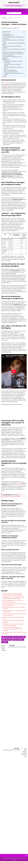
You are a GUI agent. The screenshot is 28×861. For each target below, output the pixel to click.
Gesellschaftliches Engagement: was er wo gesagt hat (12, 57)
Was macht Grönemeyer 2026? (11, 71)
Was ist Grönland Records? (10, 70)
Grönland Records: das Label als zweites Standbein (12, 46)
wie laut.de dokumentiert (20, 484)
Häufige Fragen (6, 59)
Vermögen (6, 83)
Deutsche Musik (8, 637)
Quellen (4, 76)
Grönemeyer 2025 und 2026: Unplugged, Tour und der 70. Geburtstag (13, 54)
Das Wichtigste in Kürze (8, 35)
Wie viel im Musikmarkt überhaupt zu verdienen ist (14, 49)
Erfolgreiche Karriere (19, 637)
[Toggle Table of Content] (23, 32)
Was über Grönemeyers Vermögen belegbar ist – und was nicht (14, 37)
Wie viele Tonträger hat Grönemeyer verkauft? (12, 65)
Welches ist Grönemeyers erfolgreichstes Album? (13, 68)
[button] (26, 10)
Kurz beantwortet (7, 34)
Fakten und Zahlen (6, 639)
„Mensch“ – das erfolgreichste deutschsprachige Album (14, 43)
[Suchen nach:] (14, 13)
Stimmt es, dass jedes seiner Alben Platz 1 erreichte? (14, 74)
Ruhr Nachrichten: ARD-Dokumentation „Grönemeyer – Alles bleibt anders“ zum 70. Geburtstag (13, 629)
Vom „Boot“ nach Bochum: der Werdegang (12, 52)
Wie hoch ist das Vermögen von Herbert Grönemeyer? (13, 62)
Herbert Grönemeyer (18, 639)
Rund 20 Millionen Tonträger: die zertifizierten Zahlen (13, 40)
